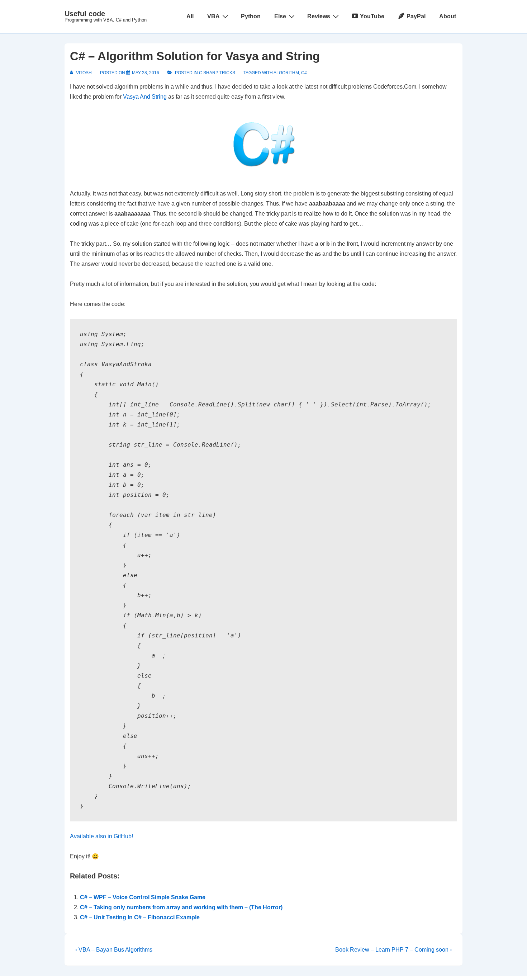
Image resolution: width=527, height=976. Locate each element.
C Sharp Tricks (217, 72)
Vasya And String (145, 97)
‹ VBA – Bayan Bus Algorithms (113, 950)
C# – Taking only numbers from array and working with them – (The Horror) (181, 907)
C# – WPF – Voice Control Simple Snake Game (142, 897)
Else (280, 16)
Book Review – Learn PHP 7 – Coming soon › (393, 950)
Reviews (318, 16)
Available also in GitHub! (101, 836)
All (190, 16)
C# (304, 72)
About (447, 16)
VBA (213, 16)
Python (251, 16)
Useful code (85, 14)
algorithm (286, 72)
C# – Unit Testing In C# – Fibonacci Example (140, 917)
